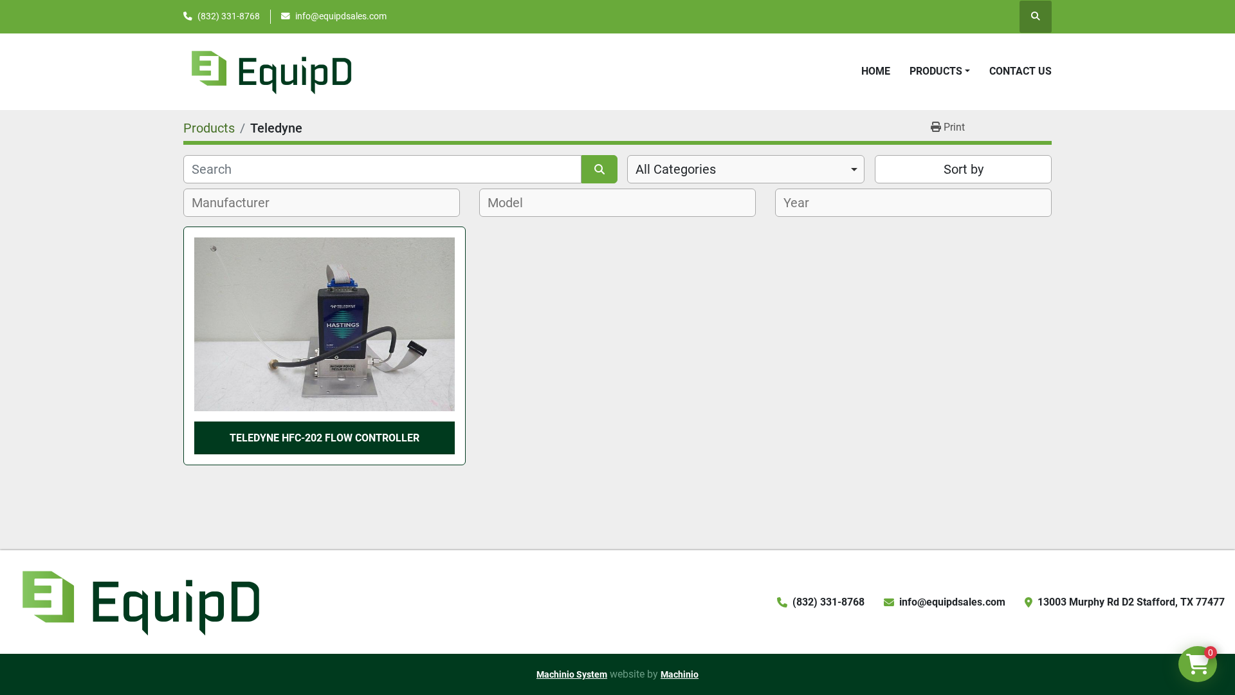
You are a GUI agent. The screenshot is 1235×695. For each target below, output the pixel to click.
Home (875, 71)
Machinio (680, 674)
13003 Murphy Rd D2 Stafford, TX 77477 (1131, 602)
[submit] (599, 169)
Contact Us (1020, 71)
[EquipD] (139, 601)
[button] (940, 71)
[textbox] (238, 202)
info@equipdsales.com (341, 16)
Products (936, 71)
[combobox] (745, 169)
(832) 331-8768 (228, 16)
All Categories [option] (676, 169)
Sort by (963, 169)
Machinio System (571, 674)
